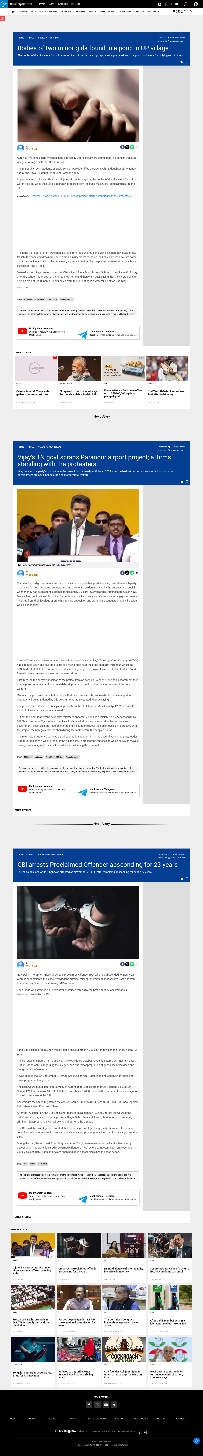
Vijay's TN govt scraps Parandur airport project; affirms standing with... (32, 1270)
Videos (19, 384)
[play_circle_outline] (36, 368)
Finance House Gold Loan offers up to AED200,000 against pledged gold (123, 393)
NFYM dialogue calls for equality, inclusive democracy (124, 1270)
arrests (32, 1164)
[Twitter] (127, 147)
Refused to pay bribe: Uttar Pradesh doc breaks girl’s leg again (75, 1374)
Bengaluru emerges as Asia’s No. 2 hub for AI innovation (32, 1374)
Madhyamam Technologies (96, 1445)
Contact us (95, 1431)
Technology (124, 11)
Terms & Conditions (126, 1431)
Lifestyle (139, 11)
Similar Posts (19, 1229)
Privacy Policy (108, 1431)
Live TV (51, 4)
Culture (160, 1418)
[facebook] (122, 147)
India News (39, 299)
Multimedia (153, 11)
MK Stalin (28, 757)
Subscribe (75, 4)
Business (80, 11)
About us (83, 1431)
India (33, 11)
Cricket (151, 384)
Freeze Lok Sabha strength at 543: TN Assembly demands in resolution (31, 1322)
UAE (105, 384)
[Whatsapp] (132, 147)
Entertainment (107, 11)
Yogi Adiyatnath (66, 299)
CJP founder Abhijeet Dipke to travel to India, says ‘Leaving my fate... (123, 1374)
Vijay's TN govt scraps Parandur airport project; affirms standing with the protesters (82, 195)
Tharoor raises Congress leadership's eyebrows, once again (121, 1322)
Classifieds (63, 4)
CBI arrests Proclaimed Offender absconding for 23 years (98, 864)
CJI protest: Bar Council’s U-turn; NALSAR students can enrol (169, 1270)
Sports (92, 11)
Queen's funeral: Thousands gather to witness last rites (32, 393)
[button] (4, 4)
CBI (25, 1164)
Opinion (53, 11)
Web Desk (32, 149)
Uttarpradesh (52, 299)
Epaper (42, 4)
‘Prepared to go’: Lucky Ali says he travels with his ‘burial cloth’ (78, 393)
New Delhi (28, 299)
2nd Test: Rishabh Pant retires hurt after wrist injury (166, 393)
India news (39, 757)
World (42, 11)
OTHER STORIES (23, 352)
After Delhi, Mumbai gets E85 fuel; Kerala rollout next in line (168, 1322)
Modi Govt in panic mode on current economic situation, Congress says (166, 1374)
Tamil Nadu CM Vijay (54, 757)
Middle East (67, 11)
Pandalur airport (72, 757)
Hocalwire (123, 1445)
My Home (23, 11)
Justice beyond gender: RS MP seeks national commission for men (76, 1322)
